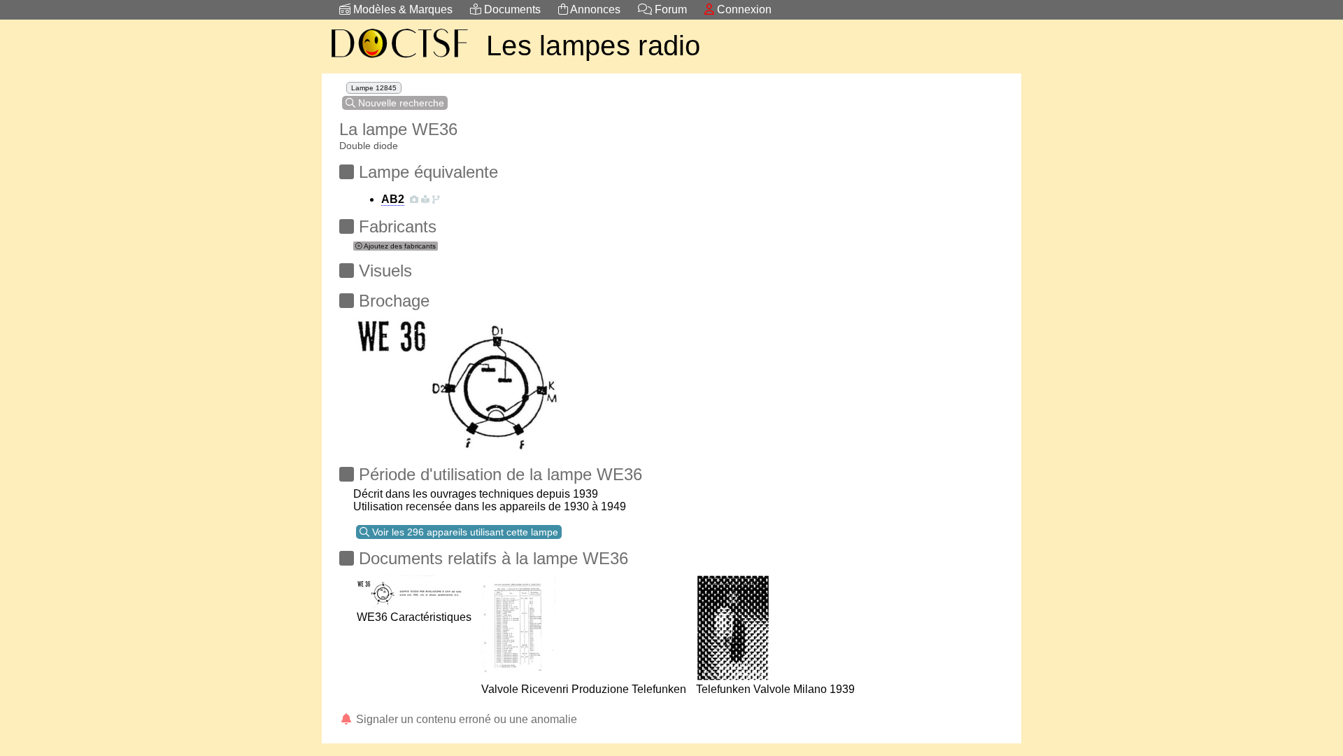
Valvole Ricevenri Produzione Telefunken (583, 689)
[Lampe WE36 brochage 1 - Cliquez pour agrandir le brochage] (457, 380)
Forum (669, 9)
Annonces (594, 9)
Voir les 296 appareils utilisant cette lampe (463, 532)
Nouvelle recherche (399, 102)
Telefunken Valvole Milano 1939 (775, 689)
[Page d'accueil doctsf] (399, 60)
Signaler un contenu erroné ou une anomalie (465, 719)
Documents (511, 9)
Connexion (743, 9)
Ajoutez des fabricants (399, 246)
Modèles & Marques (401, 9)
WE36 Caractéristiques (414, 617)
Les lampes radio (593, 45)
